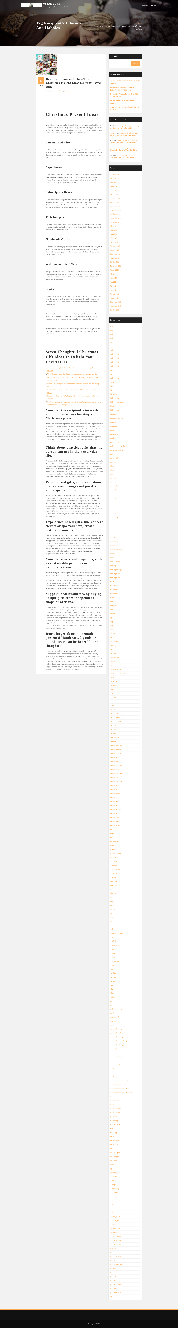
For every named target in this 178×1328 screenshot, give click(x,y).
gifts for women (115, 825)
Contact (154, 5)
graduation (114, 849)
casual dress (114, 514)
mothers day (114, 961)
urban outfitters (115, 1225)
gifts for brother (115, 749)
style (111, 1169)
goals (112, 845)
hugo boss (113, 873)
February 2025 (115, 246)
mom (112, 949)
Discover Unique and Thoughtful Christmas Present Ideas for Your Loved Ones (73, 82)
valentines (113, 1233)
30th (111, 350)
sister (112, 1137)
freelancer (113, 701)
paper (112, 1025)
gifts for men (114, 801)
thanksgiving (114, 1189)
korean (112, 901)
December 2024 (115, 254)
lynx (111, 925)
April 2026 (113, 190)
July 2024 (113, 274)
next (111, 985)
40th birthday (115, 354)
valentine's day (115, 1229)
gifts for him (114, 789)
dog (111, 622)
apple (112, 430)
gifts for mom (115, 805)
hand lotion (114, 865)
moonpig (113, 953)
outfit (112, 1013)
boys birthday (115, 486)
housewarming (115, 869)
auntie (112, 438)
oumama (50, 91)
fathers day (114, 686)
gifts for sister (115, 817)
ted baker (113, 1177)
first (111, 694)
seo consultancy (115, 1109)
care (111, 510)
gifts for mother (115, 809)
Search (114, 56)
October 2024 (115, 262)
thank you (113, 1185)
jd (110, 889)
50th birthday (115, 358)
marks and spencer (116, 933)
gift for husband (115, 721)
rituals (112, 1069)
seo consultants (115, 1113)
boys (111, 482)
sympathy (113, 1173)
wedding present (116, 1264)
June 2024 (113, 278)
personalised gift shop (118, 1033)
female (112, 690)
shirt (111, 1129)
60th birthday (115, 362)
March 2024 (114, 290)
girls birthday (114, 841)
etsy (111, 666)
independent (114, 881)
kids (111, 897)
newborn (113, 981)
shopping (113, 1133)
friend (112, 705)
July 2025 (113, 226)
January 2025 (114, 250)
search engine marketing (118, 1085)
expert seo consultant (117, 674)
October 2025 (115, 214)
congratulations (115, 586)
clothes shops (115, 562)
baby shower (114, 442)
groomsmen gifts (116, 853)
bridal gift (113, 490)
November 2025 (115, 210)
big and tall (114, 458)
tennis (112, 1181)
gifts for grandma (116, 777)
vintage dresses (115, 1245)
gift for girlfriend (115, 717)
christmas (60, 91)
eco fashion (114, 642)
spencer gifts (114, 1157)
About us (144, 5)
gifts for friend (115, 761)
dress (112, 630)
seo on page (114, 1121)
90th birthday (115, 410)
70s (111, 374)
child (111, 534)
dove (111, 626)
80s (111, 390)
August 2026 (114, 174)
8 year (112, 382)
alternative (114, 414)
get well (112, 709)
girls (111, 837)
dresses (113, 634)
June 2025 (113, 230)
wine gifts (113, 1276)
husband (113, 877)
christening (114, 542)
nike (111, 989)
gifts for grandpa (116, 781)
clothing (113, 566)
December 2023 (115, 302)
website (112, 1252)
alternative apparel (116, 418)
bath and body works (117, 446)
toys (111, 1205)
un (111, 1209)
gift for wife (114, 725)
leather (112, 909)
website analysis (115, 1256)
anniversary (114, 426)
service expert (115, 1125)
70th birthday (115, 378)
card (111, 502)
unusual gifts (114, 1221)
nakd (111, 969)
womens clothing (116, 1292)
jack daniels (114, 885)
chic (111, 530)
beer (111, 454)
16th (111, 334)
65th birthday (115, 366)
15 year (112, 330)
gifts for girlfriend (116, 765)
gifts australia (115, 737)
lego (111, 913)
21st (111, 346)
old (111, 1005)
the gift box (114, 1193)
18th (111, 338)
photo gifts (114, 1049)
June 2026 (113, 182)
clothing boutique (116, 570)
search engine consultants (119, 1081)
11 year (112, 326)
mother (112, 957)
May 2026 (113, 186)
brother (113, 494)
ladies (112, 905)
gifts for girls (114, 769)
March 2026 (114, 194)
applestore (114, 434)
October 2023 (115, 310)
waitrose (113, 1248)
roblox (112, 1073)
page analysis (114, 1017)
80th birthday (115, 398)
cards (112, 506)
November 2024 (115, 258)
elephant (113, 654)
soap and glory (115, 1153)
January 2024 (114, 298)
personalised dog (116, 1029)
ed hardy (113, 646)
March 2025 (114, 242)
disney (112, 614)
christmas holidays (116, 550)
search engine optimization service (122, 1093)
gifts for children (116, 753)
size (111, 1149)
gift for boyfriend (116, 713)
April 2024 (113, 286)
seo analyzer (114, 1101)
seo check (113, 1105)
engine (112, 662)
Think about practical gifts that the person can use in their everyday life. (72, 374)
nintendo (113, 997)
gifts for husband (116, 793)
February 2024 (115, 294)
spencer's (113, 1161)
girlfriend (113, 833)
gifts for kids (114, 797)
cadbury (113, 498)
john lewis (113, 893)
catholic (113, 526)
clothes (112, 558)
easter (112, 638)
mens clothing (115, 945)
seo (111, 1097)
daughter (113, 606)
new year (113, 977)
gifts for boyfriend (116, 745)
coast (112, 582)
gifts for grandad (116, 773)
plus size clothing (116, 1057)
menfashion (114, 941)
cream (112, 598)
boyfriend (113, 478)
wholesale (113, 1268)
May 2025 (113, 234)
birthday (113, 462)
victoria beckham (116, 1237)
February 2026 (115, 198)
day (111, 610)
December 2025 (115, 206)
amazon (113, 422)
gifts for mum (115, 813)
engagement (114, 658)
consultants (114, 594)
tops (111, 1201)
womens (113, 1288)
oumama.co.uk (52, 3)
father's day (114, 682)
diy (111, 618)
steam (112, 1165)
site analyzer (114, 1141)
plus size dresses (116, 1061)
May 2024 (113, 282)
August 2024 (114, 270)
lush (111, 921)
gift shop (113, 733)
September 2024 (116, 266)
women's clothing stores (118, 1284)
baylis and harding (116, 450)
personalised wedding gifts (119, 1041)
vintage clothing (115, 1241)
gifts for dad (114, 757)
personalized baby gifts (118, 1045)
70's (111, 370)
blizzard (112, 466)
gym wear (113, 857)
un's (111, 1213)
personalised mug (116, 1037)
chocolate (113, 538)
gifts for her (114, 785)
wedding (113, 1260)
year (111, 1296)
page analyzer (115, 1021)
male (111, 929)
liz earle (112, 917)
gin (111, 829)
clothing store (115, 574)
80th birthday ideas (117, 402)
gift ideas (67, 91)
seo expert (113, 1117)
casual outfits (114, 518)
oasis (112, 1001)
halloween (113, 861)
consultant (114, 590)
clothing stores (115, 578)
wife (111, 1272)
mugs (112, 965)
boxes (112, 474)
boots (112, 470)
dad (111, 602)
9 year (112, 406)
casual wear (114, 522)
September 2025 (116, 218)
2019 (111, 342)
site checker (114, 1145)
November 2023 (115, 306)
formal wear (114, 697)
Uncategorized (115, 1217)
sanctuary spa (115, 1077)
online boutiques (116, 1009)
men (111, 937)
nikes (112, 993)
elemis (112, 650)
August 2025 (114, 222)
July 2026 (113, 178)
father (112, 678)
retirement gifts (115, 1065)
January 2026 (114, 202)
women (112, 1280)
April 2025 (113, 238)
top (111, 1197)
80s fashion (114, 394)
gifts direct (113, 741)
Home (140, 23)
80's (111, 386)
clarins (112, 554)
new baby (113, 973)
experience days (115, 670)
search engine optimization (119, 1089)
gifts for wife (114, 821)
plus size (113, 1053)
